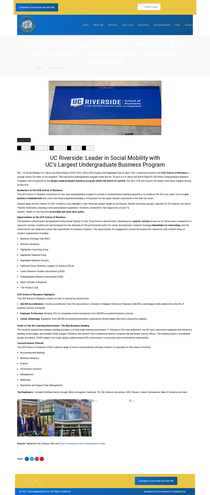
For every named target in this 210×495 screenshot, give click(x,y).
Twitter (186, 7)
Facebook (180, 7)
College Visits (57, 67)
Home (39, 67)
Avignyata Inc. (179, 491)
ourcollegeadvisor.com (39, 491)
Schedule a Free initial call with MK (36, 7)
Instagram (192, 7)
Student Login (151, 7)
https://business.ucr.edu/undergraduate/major (82, 443)
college (25, 148)
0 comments (59, 148)
